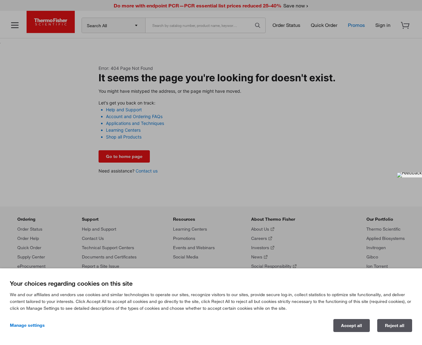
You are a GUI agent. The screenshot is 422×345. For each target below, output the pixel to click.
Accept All (351, 325)
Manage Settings (27, 325)
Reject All (394, 325)
